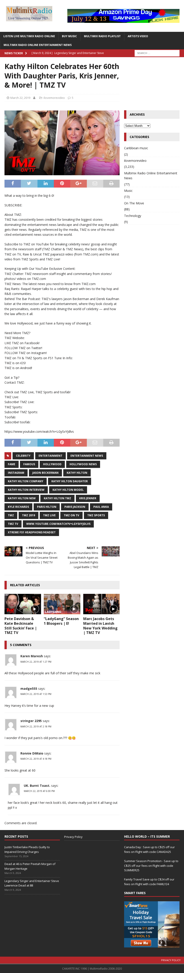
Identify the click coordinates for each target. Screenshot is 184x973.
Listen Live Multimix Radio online (29, 36)
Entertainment (50, 456)
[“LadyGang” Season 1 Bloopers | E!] (62, 604)
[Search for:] (157, 53)
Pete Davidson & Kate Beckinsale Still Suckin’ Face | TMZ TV (20, 625)
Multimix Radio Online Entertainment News (38, 45)
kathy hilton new (22, 498)
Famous (29, 464)
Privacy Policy (73, 837)
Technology (132, 216)
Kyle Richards (18, 507)
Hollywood (52, 464)
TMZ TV (13, 524)
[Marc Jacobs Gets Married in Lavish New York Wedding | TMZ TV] (101, 604)
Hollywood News (83, 464)
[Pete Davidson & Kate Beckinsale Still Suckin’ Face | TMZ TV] (22, 604)
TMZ (11, 515)
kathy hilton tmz (57, 498)
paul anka (101, 507)
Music (128, 190)
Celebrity (23, 456)
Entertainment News (86, 456)
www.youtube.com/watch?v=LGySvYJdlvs (58, 524)
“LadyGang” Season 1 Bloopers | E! (61, 621)
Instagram (16, 473)
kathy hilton (77, 473)
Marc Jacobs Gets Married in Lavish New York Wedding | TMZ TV (100, 625)
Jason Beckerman (45, 473)
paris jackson (74, 507)
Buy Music (69, 36)
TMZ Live (49, 515)
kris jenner (87, 498)
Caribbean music (136, 148)
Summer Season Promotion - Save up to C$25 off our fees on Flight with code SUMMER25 (151, 865)
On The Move (134, 203)
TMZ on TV (71, 515)
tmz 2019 (28, 515)
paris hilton (46, 507)
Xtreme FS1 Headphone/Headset (32, 532)
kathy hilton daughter (69, 481)
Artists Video (138, 36)
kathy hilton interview (26, 490)
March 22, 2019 (20, 98)
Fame (11, 464)
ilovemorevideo (54, 98)
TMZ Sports (96, 515)
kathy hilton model (68, 490)
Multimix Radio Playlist (102, 36)
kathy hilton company (25, 481)
